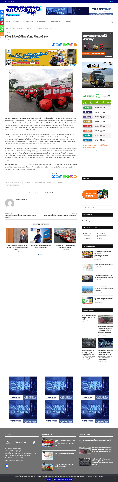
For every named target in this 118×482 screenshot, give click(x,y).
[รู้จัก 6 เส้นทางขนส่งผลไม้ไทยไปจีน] (87, 267)
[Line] (68, 44)
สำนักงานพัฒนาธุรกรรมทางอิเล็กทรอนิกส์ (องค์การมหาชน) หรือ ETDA (39, 182)
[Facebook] (53, 44)
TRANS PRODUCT (28, 22)
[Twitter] (57, 44)
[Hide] (0, 38)
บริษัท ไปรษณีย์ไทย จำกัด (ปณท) (13, 182)
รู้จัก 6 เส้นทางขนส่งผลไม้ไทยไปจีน (103, 265)
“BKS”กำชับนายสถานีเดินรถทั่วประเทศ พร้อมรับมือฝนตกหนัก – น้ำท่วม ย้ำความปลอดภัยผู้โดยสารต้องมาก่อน (105, 330)
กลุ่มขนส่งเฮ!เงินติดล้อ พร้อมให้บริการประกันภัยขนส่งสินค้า (41, 246)
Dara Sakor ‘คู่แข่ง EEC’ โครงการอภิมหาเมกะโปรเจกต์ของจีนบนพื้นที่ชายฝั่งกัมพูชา (103, 289)
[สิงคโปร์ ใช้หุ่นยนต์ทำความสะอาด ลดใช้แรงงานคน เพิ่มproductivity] (87, 278)
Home (8, 22)
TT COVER (16, 22)
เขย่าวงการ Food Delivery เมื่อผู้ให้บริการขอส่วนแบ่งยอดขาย (103, 299)
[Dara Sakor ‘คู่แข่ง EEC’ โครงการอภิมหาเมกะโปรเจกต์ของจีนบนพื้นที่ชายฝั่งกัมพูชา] (87, 289)
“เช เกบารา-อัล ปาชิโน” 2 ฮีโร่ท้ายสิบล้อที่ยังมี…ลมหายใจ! (64, 465)
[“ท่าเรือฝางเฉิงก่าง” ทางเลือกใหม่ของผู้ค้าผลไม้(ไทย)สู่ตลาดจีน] (65, 235)
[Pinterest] (2, 23)
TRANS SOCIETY (41, 22)
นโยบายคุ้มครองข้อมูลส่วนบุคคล (63, 479)
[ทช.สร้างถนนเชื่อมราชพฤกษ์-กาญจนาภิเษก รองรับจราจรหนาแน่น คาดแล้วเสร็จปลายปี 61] (17, 235)
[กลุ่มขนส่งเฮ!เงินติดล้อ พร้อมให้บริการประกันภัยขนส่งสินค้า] (41, 235)
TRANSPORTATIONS (56, 22)
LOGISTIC (29, 28)
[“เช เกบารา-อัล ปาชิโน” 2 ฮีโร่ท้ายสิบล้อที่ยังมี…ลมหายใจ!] (47, 467)
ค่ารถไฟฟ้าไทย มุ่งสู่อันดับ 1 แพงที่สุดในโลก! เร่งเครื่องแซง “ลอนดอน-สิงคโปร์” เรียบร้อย (102, 254)
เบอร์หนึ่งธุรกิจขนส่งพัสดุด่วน (12, 185)
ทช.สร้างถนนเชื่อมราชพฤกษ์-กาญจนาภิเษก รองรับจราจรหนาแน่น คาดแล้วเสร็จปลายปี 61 (17, 247)
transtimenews (13, 39)
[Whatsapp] (64, 44)
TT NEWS (69, 22)
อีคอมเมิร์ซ (60, 182)
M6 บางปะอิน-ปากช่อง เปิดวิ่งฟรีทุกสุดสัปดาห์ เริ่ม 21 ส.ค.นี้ (89, 317)
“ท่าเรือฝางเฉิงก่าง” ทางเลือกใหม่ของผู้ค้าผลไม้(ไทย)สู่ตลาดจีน (65, 246)
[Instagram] (71, 44)
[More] (75, 44)
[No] (116, 478)
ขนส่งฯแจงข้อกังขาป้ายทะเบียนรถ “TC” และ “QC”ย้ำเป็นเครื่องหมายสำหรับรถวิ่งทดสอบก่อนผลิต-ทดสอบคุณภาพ (88, 354)
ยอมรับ (49, 479)
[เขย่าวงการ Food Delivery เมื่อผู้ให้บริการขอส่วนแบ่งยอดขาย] (87, 301)
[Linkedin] (60, 44)
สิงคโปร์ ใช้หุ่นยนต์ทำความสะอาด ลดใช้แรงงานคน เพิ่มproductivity (103, 277)
